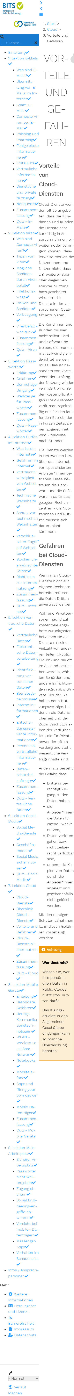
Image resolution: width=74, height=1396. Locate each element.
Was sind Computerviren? (27, 245)
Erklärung (24, 373)
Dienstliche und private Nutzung (26, 192)
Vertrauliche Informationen (26, 175)
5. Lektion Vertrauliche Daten (21, 620)
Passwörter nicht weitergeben (26, 1177)
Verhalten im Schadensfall (27, 1255)
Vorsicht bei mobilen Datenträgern (27, 1229)
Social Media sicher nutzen (27, 862)
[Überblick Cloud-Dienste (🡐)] (41, 8)
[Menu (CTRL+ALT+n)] (41, 14)
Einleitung (16, 52)
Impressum (23, 1329)
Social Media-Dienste (26, 830)
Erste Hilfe (25, 163)
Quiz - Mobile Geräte (26, 1133)
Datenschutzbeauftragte (25, 775)
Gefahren (24, 378)
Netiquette (25, 204)
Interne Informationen (27, 708)
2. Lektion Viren (21, 233)
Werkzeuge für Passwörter (25, 402)
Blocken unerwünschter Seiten (27, 565)
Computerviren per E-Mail (27, 122)
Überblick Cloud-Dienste (24, 915)
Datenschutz (24, 1335)
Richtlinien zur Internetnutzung (27, 582)
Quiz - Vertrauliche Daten (25, 804)
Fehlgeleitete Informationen (27, 151)
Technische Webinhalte (26, 498)
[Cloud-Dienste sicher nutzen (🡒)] (41, 3)
